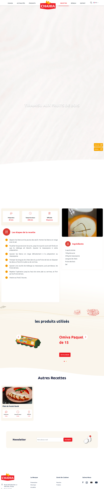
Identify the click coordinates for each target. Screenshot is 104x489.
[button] (95, 2)
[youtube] (96, 483)
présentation (33, 482)
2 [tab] (66, 361)
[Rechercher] (91, 3)
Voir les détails (65, 355)
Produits (58, 485)
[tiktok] (92, 483)
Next (85, 337)
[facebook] (84, 483)
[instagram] (88, 483)
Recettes (58, 482)
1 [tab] (64, 361)
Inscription (68, 439)
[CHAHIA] (48, 3)
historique (33, 485)
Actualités (33, 487)
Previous (18, 337)
